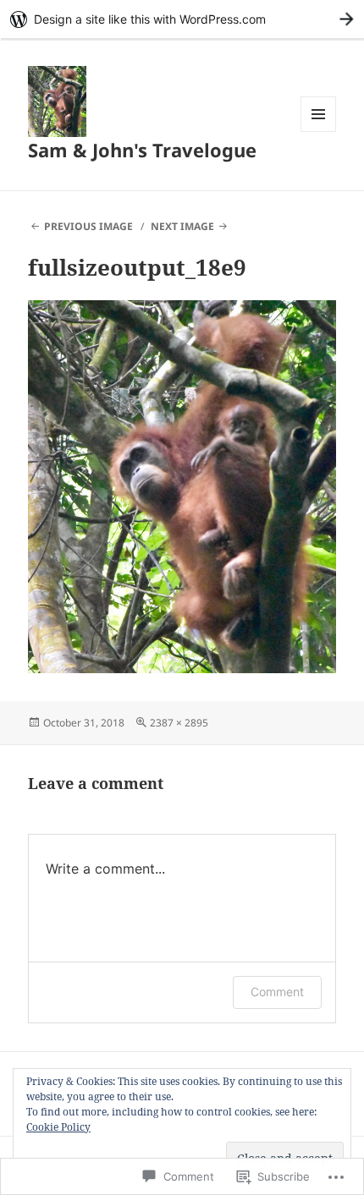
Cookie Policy (58, 1127)
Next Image (182, 226)
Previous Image (88, 226)
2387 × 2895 (179, 722)
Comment (277, 991)
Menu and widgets (318, 131)
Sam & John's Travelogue (142, 149)
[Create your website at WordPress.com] (182, 19)
